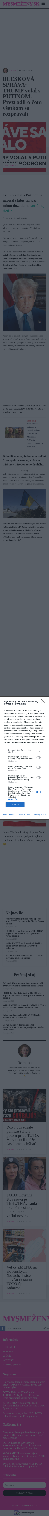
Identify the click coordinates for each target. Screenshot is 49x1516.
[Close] (43, 701)
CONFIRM (15, 804)
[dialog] (24, 758)
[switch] (38, 757)
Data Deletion (9, 814)
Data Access (24, 814)
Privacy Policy (40, 814)
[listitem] (24, 751)
